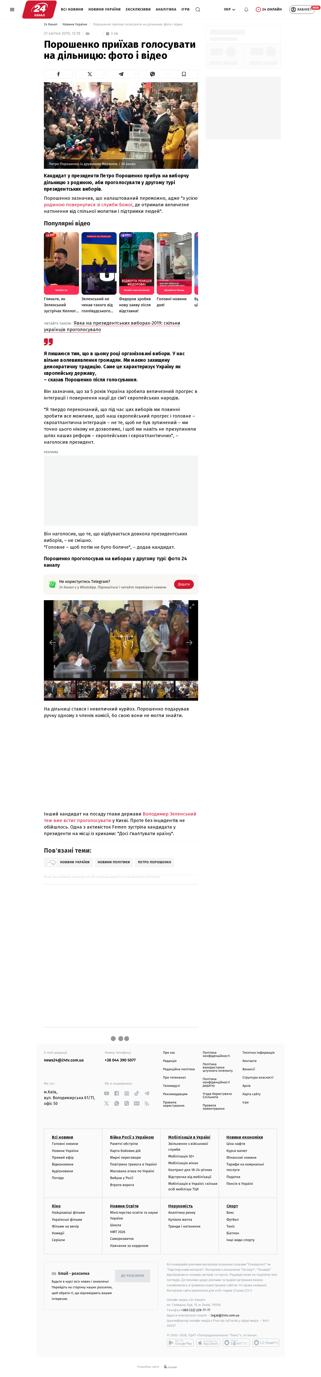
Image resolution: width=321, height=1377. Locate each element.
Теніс (230, 1226)
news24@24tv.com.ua (64, 1060)
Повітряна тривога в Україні (133, 1164)
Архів (247, 1086)
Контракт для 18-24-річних (190, 1170)
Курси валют (236, 1151)
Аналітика (166, 9)
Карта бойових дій (125, 1151)
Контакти (250, 1061)
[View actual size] (179, 606)
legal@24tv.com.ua (225, 1315)
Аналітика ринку (181, 1212)
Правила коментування (213, 1107)
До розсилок (132, 1276)
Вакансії (249, 1069)
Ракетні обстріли (124, 1144)
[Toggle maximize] (192, 606)
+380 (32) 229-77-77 (195, 1310)
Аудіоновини (62, 1171)
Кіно (56, 1206)
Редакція (170, 1061)
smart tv (236, 1342)
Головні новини (65, 1144)
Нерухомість (180, 1206)
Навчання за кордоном (129, 1246)
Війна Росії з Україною (132, 1137)
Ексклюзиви (138, 9)
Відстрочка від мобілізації (189, 1177)
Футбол (232, 1219)
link (106, 1093)
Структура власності (258, 1077)
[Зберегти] (184, 74)
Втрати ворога (122, 1185)
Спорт (232, 1206)
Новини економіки (244, 1137)
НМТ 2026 (117, 1232)
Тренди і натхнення (184, 1226)
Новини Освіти (124, 1206)
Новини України (105, 9)
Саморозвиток (122, 1239)
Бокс (230, 1212)
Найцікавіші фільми (68, 1212)
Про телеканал (174, 1077)
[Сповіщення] (246, 9)
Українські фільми (67, 1219)
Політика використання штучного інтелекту (218, 1068)
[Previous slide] (52, 642)
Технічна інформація (259, 1052)
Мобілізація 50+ (181, 1156)
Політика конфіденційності (216, 1054)
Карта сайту (252, 1094)
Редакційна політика (179, 1069)
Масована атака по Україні (132, 1171)
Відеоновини (62, 1164)
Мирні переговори (125, 1157)
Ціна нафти (235, 1144)
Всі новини (72, 9)
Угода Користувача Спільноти (217, 1095)
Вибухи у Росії (121, 1178)
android (180, 1342)
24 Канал (51, 24)
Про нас (169, 1052)
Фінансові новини (241, 1157)
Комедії (58, 1233)
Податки (233, 1177)
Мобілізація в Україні (189, 1137)
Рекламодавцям (175, 1094)
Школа (115, 1225)
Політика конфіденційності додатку (216, 1082)
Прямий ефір (63, 1157)
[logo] (39, 9)
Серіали (58, 1240)
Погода (58, 1178)
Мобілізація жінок (183, 1163)
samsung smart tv (265, 1342)
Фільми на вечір (65, 1226)
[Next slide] (189, 642)
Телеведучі (171, 1086)
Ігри (185, 9)
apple (208, 1342)
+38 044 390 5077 (120, 1060)
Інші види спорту (240, 1240)
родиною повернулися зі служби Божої (88, 205)
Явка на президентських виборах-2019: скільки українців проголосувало (112, 326)
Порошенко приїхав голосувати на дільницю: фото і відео (137, 24)
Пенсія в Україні (239, 1184)
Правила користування (173, 1104)
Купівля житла (180, 1219)
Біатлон (232, 1233)
